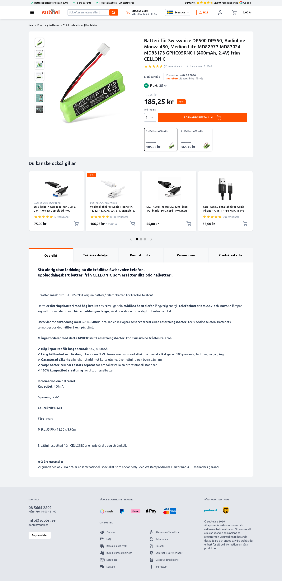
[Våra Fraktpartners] (210, 510)
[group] (153, 66)
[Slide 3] (145, 239)
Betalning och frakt (116, 546)
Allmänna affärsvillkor (167, 532)
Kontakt (110, 566)
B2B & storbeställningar (119, 553)
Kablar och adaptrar (47, 203)
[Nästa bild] (151, 239)
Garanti (160, 546)
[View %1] (39, 42)
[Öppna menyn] (33, 12)
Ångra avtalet (40, 535)
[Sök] (113, 12)
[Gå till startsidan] (50, 11)
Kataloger (111, 560)
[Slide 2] (141, 239)
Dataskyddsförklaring (167, 560)
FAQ (108, 539)
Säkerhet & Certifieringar (169, 553)
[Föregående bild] (131, 239)
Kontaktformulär (38, 525)
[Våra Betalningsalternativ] (106, 511)
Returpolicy (162, 539)
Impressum (161, 566)
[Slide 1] (137, 239)
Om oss (110, 532)
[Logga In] (220, 12)
